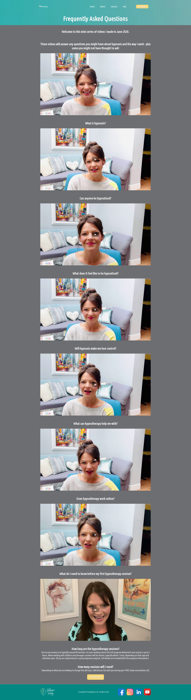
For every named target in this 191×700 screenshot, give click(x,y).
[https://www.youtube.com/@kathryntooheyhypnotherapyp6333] (147, 692)
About (102, 6)
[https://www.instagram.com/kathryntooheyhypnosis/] (130, 692)
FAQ (124, 6)
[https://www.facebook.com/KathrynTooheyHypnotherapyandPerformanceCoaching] (121, 692)
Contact (114, 6)
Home (92, 6)
